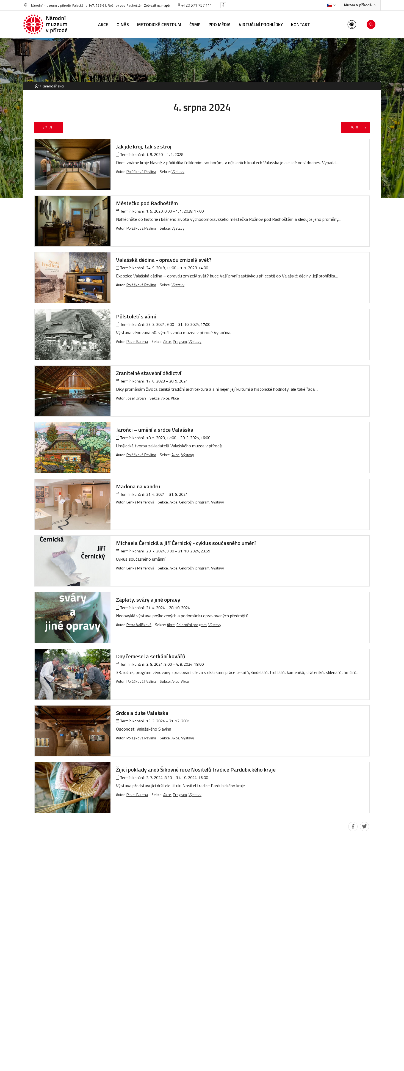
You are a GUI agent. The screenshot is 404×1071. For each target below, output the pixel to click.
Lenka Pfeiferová (140, 502)
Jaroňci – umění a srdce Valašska (154, 429)
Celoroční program (194, 502)
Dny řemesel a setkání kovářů (150, 656)
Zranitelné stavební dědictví (148, 373)
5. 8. (352, 127)
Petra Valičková (138, 624)
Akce (167, 341)
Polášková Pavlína (141, 171)
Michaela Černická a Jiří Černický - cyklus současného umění (186, 543)
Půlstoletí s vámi (136, 316)
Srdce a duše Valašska (142, 713)
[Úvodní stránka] (45, 24)
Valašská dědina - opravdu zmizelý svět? (163, 259)
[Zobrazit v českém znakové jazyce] (351, 24)
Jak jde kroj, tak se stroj (143, 146)
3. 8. (51, 127)
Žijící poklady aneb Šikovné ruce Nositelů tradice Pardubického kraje (196, 769)
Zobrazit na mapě (157, 5)
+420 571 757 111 (196, 5)
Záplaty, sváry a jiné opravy (148, 599)
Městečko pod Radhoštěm (147, 203)
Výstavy (177, 171)
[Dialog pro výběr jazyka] (331, 5)
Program (180, 341)
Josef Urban (136, 398)
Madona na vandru (138, 486)
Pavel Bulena (137, 341)
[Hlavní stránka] (36, 86)
